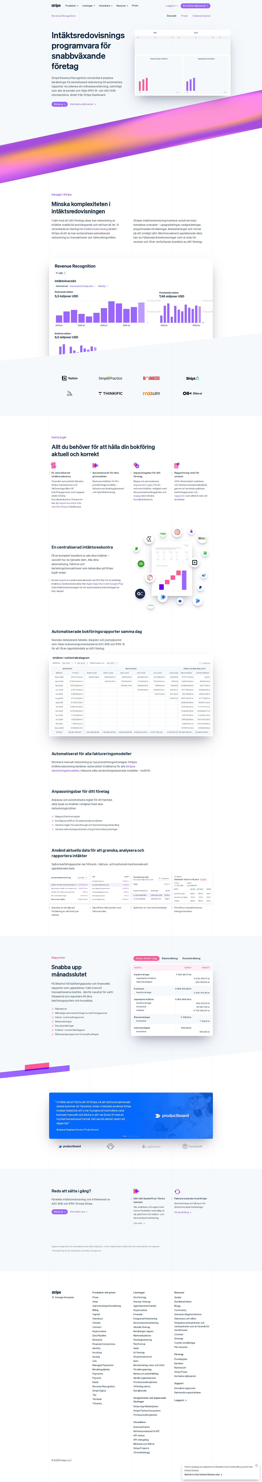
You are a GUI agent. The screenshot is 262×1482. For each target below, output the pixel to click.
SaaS (136, 1348)
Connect (96, 1326)
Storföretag (139, 1297)
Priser (135, 5)
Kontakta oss (77, 1211)
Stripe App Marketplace (145, 1406)
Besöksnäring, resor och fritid (148, 1365)
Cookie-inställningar (184, 1342)
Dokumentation (201, 15)
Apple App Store (95, 583)
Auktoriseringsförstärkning (106, 1305)
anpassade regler (143, 484)
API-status (139, 1435)
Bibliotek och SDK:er (144, 1443)
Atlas (95, 1301)
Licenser (178, 1334)
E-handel (138, 1314)
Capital (96, 1314)
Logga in (170, 5)
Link (94, 1360)
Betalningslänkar (101, 1369)
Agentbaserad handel (144, 1305)
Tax (94, 1394)
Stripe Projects (141, 1448)
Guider (177, 1297)
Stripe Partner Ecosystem (147, 1410)
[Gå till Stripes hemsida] (55, 1292)
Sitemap (178, 1338)
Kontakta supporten (185, 1388)
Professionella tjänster (145, 1382)
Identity (96, 1348)
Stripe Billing (181, 1212)
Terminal (97, 1399)
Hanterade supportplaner (187, 1392)
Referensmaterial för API (146, 1431)
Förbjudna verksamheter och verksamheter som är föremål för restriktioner (191, 1326)
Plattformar (139, 1343)
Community (180, 1310)
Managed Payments (102, 1365)
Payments (97, 1373)
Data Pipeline (99, 1335)
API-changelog (141, 1439)
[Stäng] (256, 1466)
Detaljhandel (139, 1390)
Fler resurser (181, 1346)
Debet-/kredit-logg (146, 958)
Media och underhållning (146, 1373)
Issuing (96, 1356)
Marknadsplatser (142, 1335)
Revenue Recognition (64, 15)
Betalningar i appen (143, 1331)
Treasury (97, 1403)
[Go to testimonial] (124, 1136)
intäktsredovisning (96, 229)
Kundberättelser (183, 1301)
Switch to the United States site (202, 1474)
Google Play (116, 583)
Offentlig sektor (141, 1386)
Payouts (96, 1377)
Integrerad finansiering (145, 1318)
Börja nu (58, 104)
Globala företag (141, 1326)
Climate (96, 1322)
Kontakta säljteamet (194, 5)
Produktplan (180, 1359)
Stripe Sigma (99, 1390)
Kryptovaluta (99, 1331)
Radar (95, 1382)
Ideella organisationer (144, 1377)
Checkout (97, 1318)
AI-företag (138, 1352)
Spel (135, 1360)
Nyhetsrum (180, 1367)
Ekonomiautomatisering (145, 1322)
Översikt (171, 15)
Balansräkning (170, 958)
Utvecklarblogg (141, 1452)
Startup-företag (141, 1301)
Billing (95, 1310)
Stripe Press (180, 1371)
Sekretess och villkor (185, 1318)
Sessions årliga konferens (188, 1314)
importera (64, 580)
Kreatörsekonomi (142, 1356)
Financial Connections (103, 1343)
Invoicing (97, 1352)
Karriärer (178, 1363)
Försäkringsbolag (142, 1369)
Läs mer (137, 1223)
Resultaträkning (191, 958)
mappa (137, 495)
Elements (97, 1339)
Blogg (177, 1305)
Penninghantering (142, 1339)
